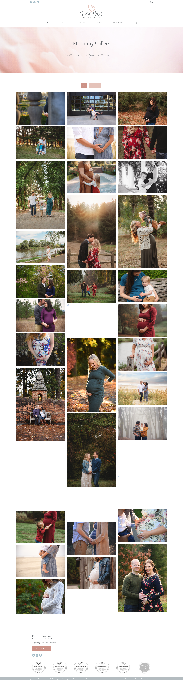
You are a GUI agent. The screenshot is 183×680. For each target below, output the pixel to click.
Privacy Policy (90, 679)
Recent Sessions (118, 22)
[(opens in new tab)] (38, 667)
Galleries (99, 22)
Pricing (61, 22)
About (46, 22)
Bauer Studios (148, 679)
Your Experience (79, 22)
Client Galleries (149, 2)
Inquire (136, 22)
